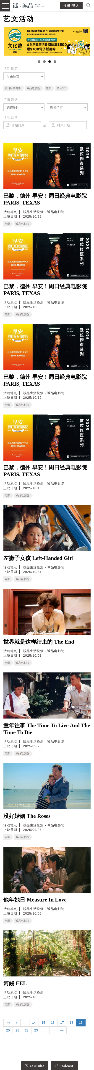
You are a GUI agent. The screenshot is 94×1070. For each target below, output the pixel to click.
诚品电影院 (33, 88)
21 (17, 1030)
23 (36, 1030)
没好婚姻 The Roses (26, 816)
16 (53, 1022)
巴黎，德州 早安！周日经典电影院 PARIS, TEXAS (45, 199)
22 (27, 1030)
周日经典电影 (13, 88)
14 (34, 1022)
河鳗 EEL (15, 983)
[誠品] (28, 5)
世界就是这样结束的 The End (38, 642)
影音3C (61, 88)
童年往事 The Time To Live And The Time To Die (46, 728)
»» (62, 1030)
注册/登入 (71, 6)
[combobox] (23, 76)
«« (8, 1022)
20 (8, 1030)
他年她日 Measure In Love (35, 900)
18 (71, 1022)
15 (43, 1022)
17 (62, 1022)
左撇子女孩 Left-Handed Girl (38, 558)
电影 (48, 88)
